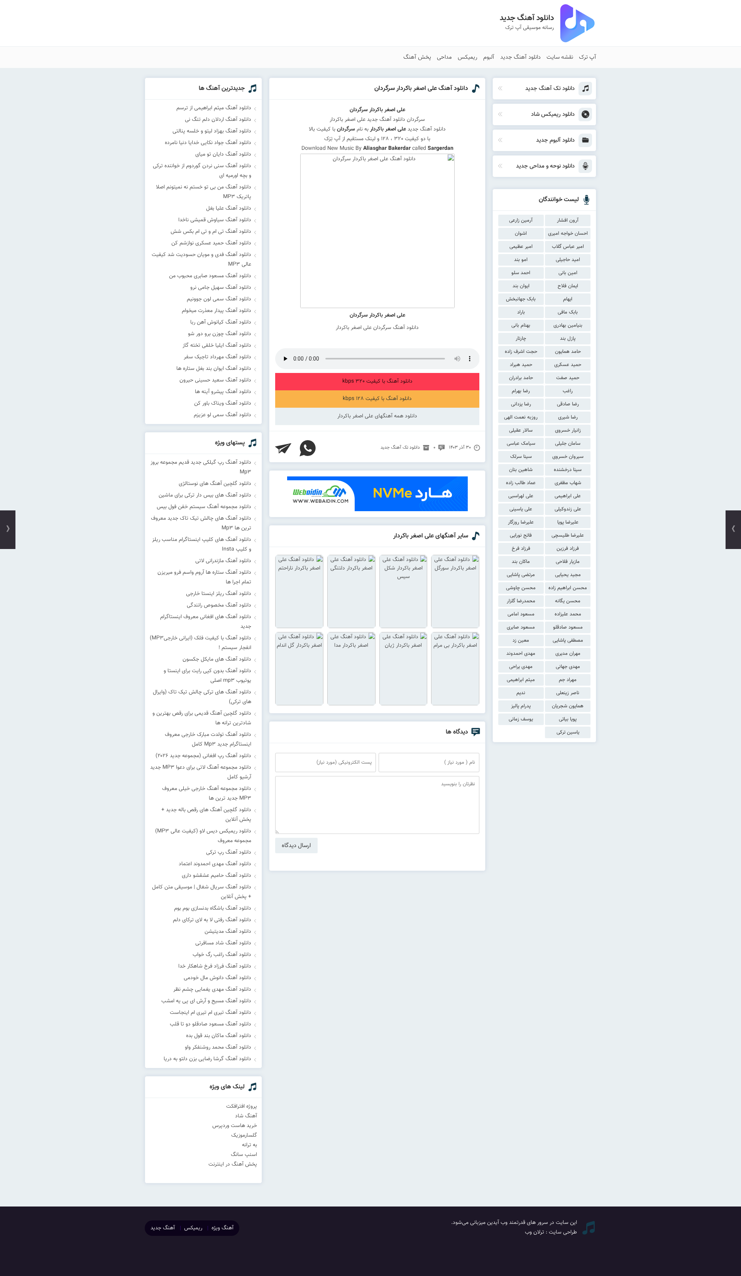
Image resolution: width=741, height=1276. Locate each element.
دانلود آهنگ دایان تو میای (223, 154)
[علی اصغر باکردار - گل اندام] (299, 668)
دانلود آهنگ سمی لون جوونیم (219, 299)
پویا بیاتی (568, 719)
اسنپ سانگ (244, 1155)
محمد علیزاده (568, 614)
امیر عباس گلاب (568, 247)
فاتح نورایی (521, 535)
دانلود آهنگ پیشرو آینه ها (223, 392)
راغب (568, 391)
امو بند (521, 260)
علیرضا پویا (568, 522)
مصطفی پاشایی (568, 640)
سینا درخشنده (568, 470)
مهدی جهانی (568, 667)
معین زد (521, 640)
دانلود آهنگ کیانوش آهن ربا (220, 322)
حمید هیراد (521, 365)
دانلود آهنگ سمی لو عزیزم (222, 415)
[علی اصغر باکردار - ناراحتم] (299, 591)
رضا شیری (568, 417)
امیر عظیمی (521, 247)
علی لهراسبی (520, 496)
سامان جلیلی (567, 443)
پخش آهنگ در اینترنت (232, 1164)
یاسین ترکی (568, 732)
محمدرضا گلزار (521, 601)
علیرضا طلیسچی (568, 535)
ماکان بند (521, 562)
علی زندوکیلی (568, 509)
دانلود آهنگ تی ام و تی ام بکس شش (211, 231)
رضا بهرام (521, 391)
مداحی (444, 57)
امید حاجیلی (568, 260)
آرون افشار (568, 220)
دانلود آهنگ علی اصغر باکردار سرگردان (421, 88)
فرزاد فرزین (568, 548)
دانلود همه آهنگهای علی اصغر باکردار (377, 416)
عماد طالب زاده (521, 483)
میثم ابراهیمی (521, 680)
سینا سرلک (521, 457)
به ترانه (249, 1145)
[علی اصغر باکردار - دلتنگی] (351, 591)
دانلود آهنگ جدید (520, 57)
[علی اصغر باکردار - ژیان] (403, 668)
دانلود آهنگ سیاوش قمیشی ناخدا (214, 220)
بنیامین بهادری (567, 325)
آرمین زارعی (521, 220)
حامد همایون (568, 352)
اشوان (521, 233)
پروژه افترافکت (241, 1106)
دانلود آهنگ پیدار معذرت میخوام (216, 311)
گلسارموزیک (244, 1135)
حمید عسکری (567, 365)
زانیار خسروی (568, 430)
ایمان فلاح (568, 286)
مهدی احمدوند (520, 653)
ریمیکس (467, 57)
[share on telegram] (283, 448)
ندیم (520, 693)
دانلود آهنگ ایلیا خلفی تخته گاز (217, 345)
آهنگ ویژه (222, 1228)
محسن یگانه (567, 601)
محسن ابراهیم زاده (567, 588)
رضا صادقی (568, 404)
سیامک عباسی (521, 443)
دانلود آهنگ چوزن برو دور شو (219, 334)
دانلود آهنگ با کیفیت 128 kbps (377, 399)
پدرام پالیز (521, 706)
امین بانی (567, 273)
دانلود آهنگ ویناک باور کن (222, 403)
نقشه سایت (559, 57)
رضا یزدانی (521, 404)
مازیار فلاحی (568, 562)
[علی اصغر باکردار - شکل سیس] (403, 591)
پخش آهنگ (417, 57)
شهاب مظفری (568, 483)
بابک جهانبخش (521, 299)
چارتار (521, 338)
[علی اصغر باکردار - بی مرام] (455, 668)
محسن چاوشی (521, 588)
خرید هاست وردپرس (234, 1126)
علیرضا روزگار (521, 522)
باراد (521, 312)
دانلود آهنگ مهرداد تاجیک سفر (217, 357)
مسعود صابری (521, 627)
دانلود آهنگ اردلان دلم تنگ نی (218, 119)
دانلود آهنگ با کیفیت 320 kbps (377, 381)
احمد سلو (520, 273)
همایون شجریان (568, 706)
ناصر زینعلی (567, 693)
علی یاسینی (520, 509)
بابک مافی (568, 312)
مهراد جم (568, 680)
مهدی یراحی (521, 667)
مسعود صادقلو (568, 627)
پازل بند (567, 338)
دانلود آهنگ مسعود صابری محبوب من (210, 276)
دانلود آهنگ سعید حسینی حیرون (215, 380)
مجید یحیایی (568, 575)
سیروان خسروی (568, 457)
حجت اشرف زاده (521, 352)
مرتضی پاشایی (521, 575)
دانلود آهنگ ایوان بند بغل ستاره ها (213, 368)
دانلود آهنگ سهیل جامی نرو (220, 287)
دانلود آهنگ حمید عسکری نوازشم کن (211, 243)
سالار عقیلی (521, 430)
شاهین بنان (521, 470)
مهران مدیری (567, 653)
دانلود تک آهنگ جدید (400, 447)
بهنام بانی (520, 325)
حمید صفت (567, 378)
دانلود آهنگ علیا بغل (228, 208)
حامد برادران (521, 378)
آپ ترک (587, 57)
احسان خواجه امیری (568, 233)
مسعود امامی (521, 614)
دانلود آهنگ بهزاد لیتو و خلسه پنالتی (212, 131)
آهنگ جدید (163, 1228)
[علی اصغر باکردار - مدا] (351, 668)
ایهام (567, 299)
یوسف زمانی (521, 719)
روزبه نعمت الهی (521, 417)
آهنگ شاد (246, 1116)
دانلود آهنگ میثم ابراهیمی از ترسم (213, 108)
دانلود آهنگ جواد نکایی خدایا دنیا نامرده (208, 143)
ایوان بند (521, 286)
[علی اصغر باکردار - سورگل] (455, 591)
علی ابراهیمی (568, 496)
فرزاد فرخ (521, 548)
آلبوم (488, 57)
